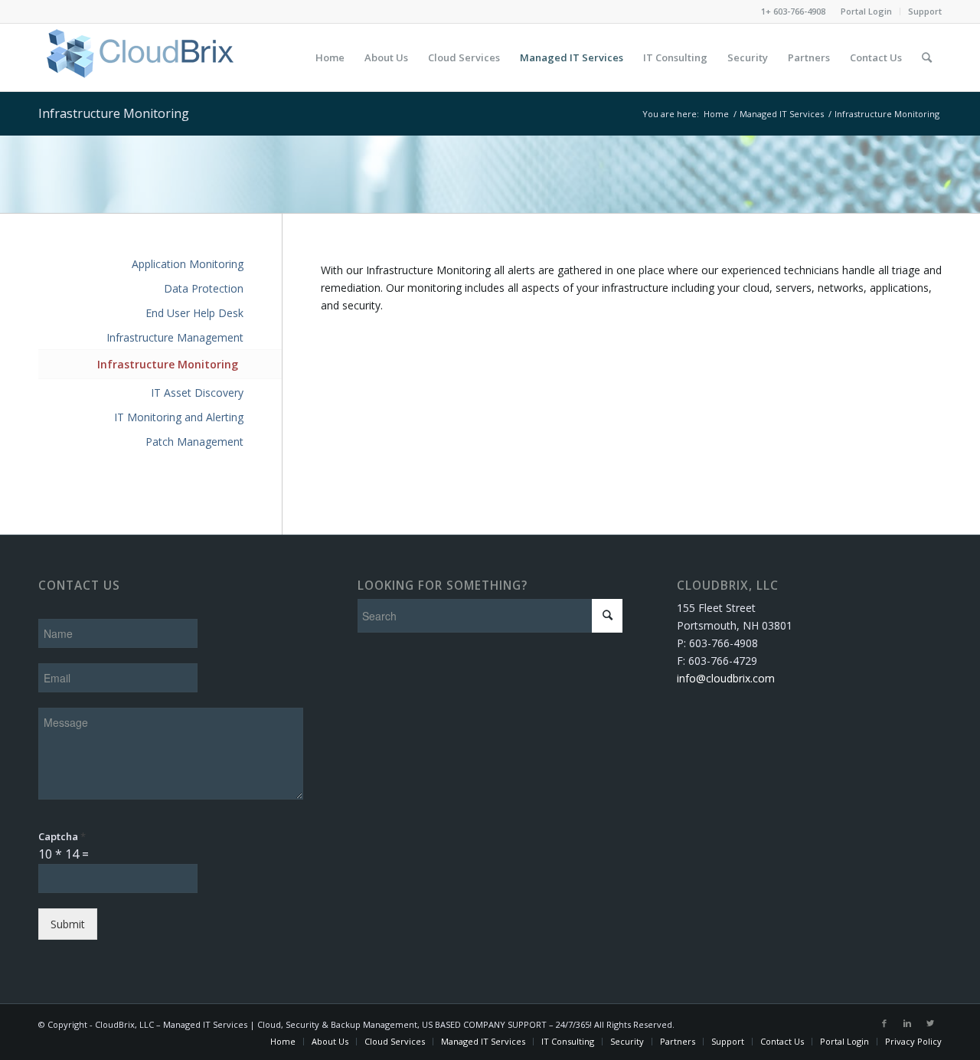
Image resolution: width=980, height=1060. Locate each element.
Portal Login (866, 11)
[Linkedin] (907, 1023)
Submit (68, 924)
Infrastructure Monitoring (113, 113)
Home (716, 113)
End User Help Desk (194, 313)
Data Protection (203, 288)
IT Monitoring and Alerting (178, 417)
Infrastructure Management (174, 337)
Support (925, 11)
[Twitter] (930, 1023)
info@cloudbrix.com (726, 678)
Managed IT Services (782, 113)
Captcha (62, 836)
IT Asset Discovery (197, 392)
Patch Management (194, 441)
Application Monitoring (187, 264)
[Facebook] (884, 1023)
